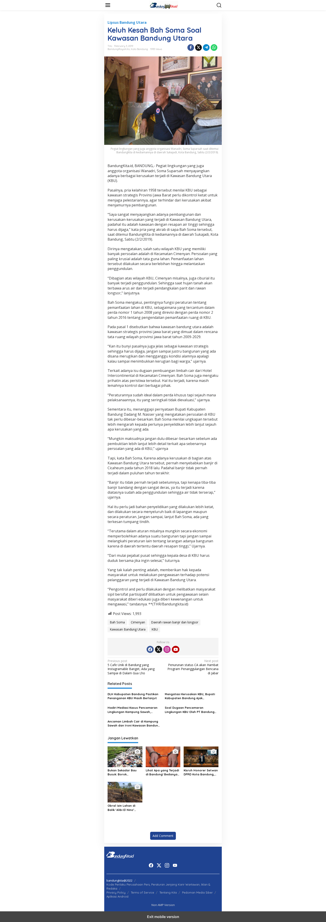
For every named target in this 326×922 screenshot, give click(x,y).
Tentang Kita (168, 892)
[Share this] (190, 47)
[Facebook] (150, 649)
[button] (219, 5)
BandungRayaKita (119, 49)
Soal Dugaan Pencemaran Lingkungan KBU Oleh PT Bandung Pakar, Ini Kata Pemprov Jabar (189, 710)
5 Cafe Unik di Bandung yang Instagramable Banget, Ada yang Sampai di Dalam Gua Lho (131, 667)
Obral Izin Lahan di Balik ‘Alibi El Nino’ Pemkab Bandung (121, 808)
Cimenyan (138, 622)
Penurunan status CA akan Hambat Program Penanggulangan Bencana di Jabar (192, 667)
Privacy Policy (116, 892)
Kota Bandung (139, 49)
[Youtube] (175, 649)
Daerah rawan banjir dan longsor (174, 622)
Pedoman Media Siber (197, 892)
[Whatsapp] (214, 47)
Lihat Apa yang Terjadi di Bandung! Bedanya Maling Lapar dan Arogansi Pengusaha (162, 772)
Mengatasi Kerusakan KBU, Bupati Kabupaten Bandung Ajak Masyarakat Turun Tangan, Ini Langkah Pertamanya (190, 696)
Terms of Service (142, 892)
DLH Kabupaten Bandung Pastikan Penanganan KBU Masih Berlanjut (133, 696)
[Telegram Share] (206, 47)
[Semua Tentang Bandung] (163, 5)
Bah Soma (117, 622)
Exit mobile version (163, 916)
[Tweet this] (198, 47)
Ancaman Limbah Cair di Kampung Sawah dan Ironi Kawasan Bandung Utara (134, 723)
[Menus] (107, 5)
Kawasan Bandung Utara (127, 629)
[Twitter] (158, 649)
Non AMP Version (163, 905)
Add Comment (163, 836)
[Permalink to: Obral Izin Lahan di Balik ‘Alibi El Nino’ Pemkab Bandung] (125, 792)
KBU (154, 629)
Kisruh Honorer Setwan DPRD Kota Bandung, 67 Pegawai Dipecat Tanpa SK (201, 772)
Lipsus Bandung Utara (127, 22)
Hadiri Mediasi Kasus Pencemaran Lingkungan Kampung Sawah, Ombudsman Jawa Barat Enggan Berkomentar (132, 710)
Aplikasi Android (117, 896)
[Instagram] (167, 649)
